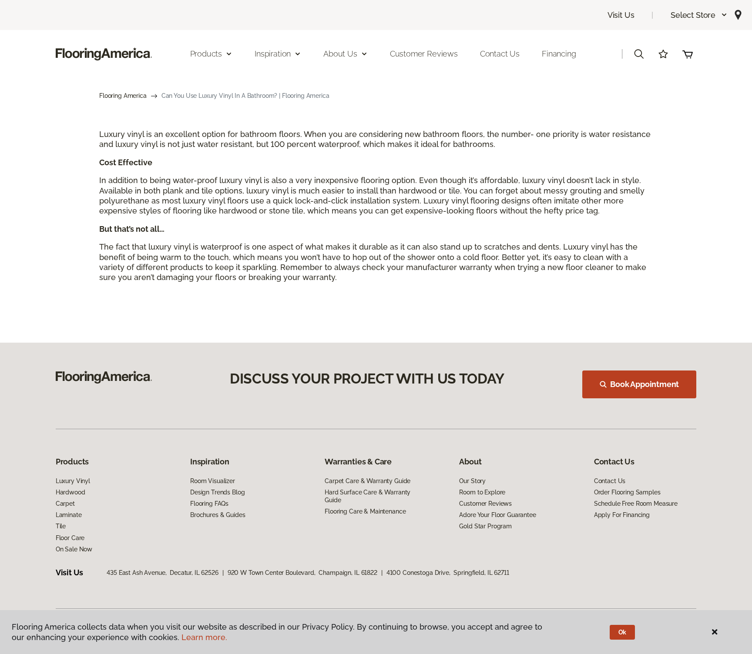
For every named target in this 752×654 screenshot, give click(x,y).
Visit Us (621, 15)
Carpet (65, 503)
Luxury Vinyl (73, 480)
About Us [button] (340, 53)
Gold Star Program (485, 526)
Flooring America (123, 95)
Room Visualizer (212, 480)
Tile (61, 526)
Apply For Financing (622, 514)
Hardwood (70, 492)
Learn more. (204, 637)
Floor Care (70, 537)
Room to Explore (482, 492)
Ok (622, 632)
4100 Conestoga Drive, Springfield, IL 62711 (447, 572)
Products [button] (206, 53)
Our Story (472, 480)
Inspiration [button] (273, 53)
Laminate (69, 514)
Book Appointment (644, 384)
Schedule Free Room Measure (636, 503)
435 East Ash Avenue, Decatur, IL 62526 (162, 572)
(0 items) (687, 54)
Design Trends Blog (217, 492)
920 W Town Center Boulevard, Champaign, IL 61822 (302, 572)
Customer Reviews (424, 53)
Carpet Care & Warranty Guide (367, 480)
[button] (699, 15)
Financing (559, 53)
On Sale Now (74, 549)
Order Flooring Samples (627, 492)
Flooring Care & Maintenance (365, 511)
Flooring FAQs (209, 503)
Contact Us (500, 53)
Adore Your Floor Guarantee (497, 514)
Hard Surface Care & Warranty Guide (367, 496)
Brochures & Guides (217, 514)
